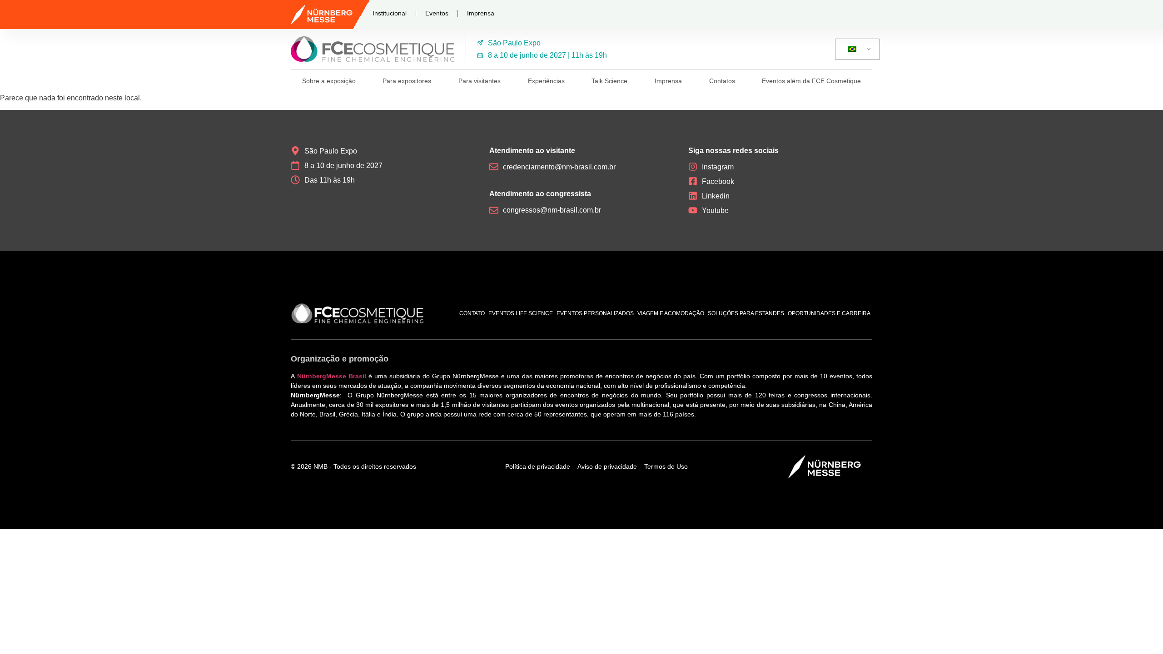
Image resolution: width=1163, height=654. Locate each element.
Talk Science (609, 80)
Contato (472, 313)
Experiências (546, 80)
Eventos (436, 13)
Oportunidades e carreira (829, 313)
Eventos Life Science (520, 313)
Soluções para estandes (746, 313)
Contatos (722, 80)
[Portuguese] (855, 49)
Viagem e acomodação (670, 313)
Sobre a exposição (329, 80)
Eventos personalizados (595, 313)
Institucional (390, 13)
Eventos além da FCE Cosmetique (811, 80)
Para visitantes (479, 80)
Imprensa (480, 13)
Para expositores (407, 80)
